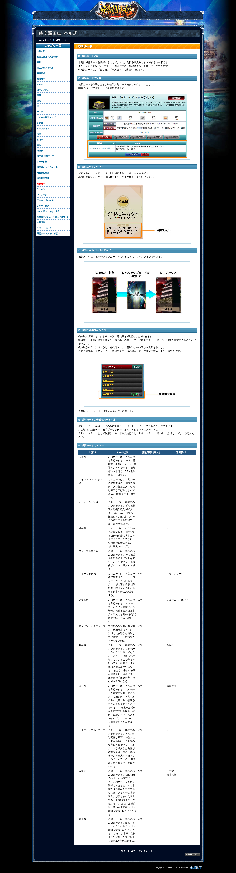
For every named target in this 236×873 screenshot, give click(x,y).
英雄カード (42, 79)
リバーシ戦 (42, 161)
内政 (39, 62)
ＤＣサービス (43, 206)
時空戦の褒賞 (43, 172)
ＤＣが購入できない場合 (48, 211)
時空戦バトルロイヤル (47, 167)
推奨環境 (41, 222)
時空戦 (40, 150)
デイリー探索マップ (46, 117)
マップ (40, 112)
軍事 (39, 95)
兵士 (39, 106)
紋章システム (43, 90)
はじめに (41, 51)
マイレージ (42, 195)
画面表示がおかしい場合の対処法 (52, 217)
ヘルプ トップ (44, 40)
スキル (40, 84)
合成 (39, 134)
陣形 (39, 101)
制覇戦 (40, 123)
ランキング (42, 189)
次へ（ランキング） (142, 850)
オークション (43, 128)
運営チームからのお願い (48, 233)
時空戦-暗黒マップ (45, 156)
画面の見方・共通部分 (47, 56)
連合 (39, 145)
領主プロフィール (45, 67)
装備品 (40, 139)
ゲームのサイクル (45, 200)
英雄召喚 (41, 73)
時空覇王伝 (117, 10)
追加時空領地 (43, 178)
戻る (123, 850)
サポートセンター (45, 228)
